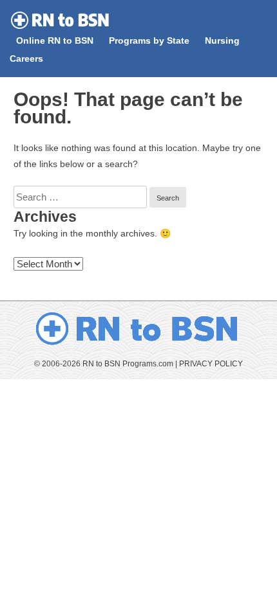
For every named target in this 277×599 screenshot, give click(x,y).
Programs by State (149, 41)
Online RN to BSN (54, 41)
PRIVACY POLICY (211, 363)
